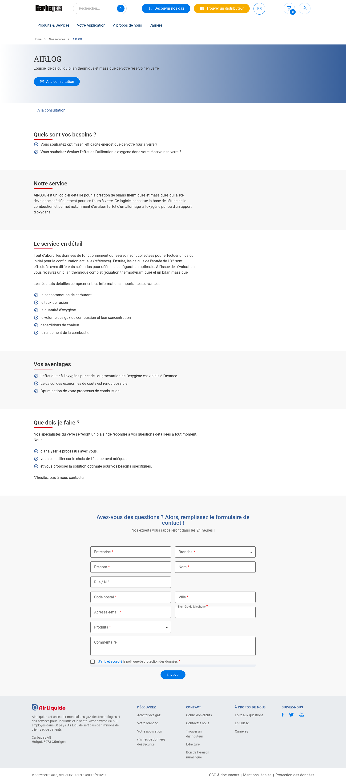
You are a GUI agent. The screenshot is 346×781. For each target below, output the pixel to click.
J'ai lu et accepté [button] (110, 661)
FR (259, 8)
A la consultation (51, 110)
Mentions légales (257, 775)
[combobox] (100, 8)
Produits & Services (53, 25)
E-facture (193, 744)
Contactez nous (197, 723)
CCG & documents (224, 775)
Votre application (149, 731)
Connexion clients (199, 715)
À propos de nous (127, 25)
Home (37, 39)
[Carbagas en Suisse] (49, 8)
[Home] (48, 707)
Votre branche (147, 723)
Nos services (57, 39)
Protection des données (294, 775)
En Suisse (242, 723)
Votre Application (91, 25)
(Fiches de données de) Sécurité (151, 741)
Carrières (241, 731)
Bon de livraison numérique (197, 754)
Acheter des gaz (149, 715)
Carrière (155, 25)
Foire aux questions (249, 715)
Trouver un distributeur (194, 733)
